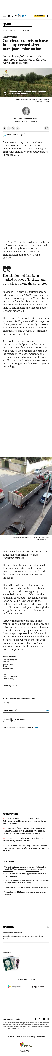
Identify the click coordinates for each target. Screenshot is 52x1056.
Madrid (5, 30)
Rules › (47, 710)
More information (8, 722)
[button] (26, 82)
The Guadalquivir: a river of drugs (10, 677)
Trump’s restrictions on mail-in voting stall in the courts (26, 887)
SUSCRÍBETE (39, 16)
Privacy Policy (20, 1036)
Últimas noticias (10, 814)
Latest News (24, 30)
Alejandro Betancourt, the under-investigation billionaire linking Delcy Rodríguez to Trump (26, 882)
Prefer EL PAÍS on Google (15, 135)
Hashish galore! (10, 686)
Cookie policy (40, 1036)
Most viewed (8, 861)
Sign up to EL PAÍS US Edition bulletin (20, 699)
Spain (7, 24)
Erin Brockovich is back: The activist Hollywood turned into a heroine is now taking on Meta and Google (24, 821)
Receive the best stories (13, 933)
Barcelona (14, 30)
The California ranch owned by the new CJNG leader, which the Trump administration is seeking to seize (25, 868)
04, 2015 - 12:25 (29, 122)
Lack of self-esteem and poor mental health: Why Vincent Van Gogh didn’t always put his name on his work (26, 848)
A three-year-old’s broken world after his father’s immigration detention (23, 839)
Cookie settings (30, 1036)
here (36, 727)
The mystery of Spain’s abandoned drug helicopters (10, 664)
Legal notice (11, 1036)
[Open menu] (5, 16)
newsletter (8, 927)
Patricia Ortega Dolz (26, 118)
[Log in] (47, 16)
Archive (6, 953)
